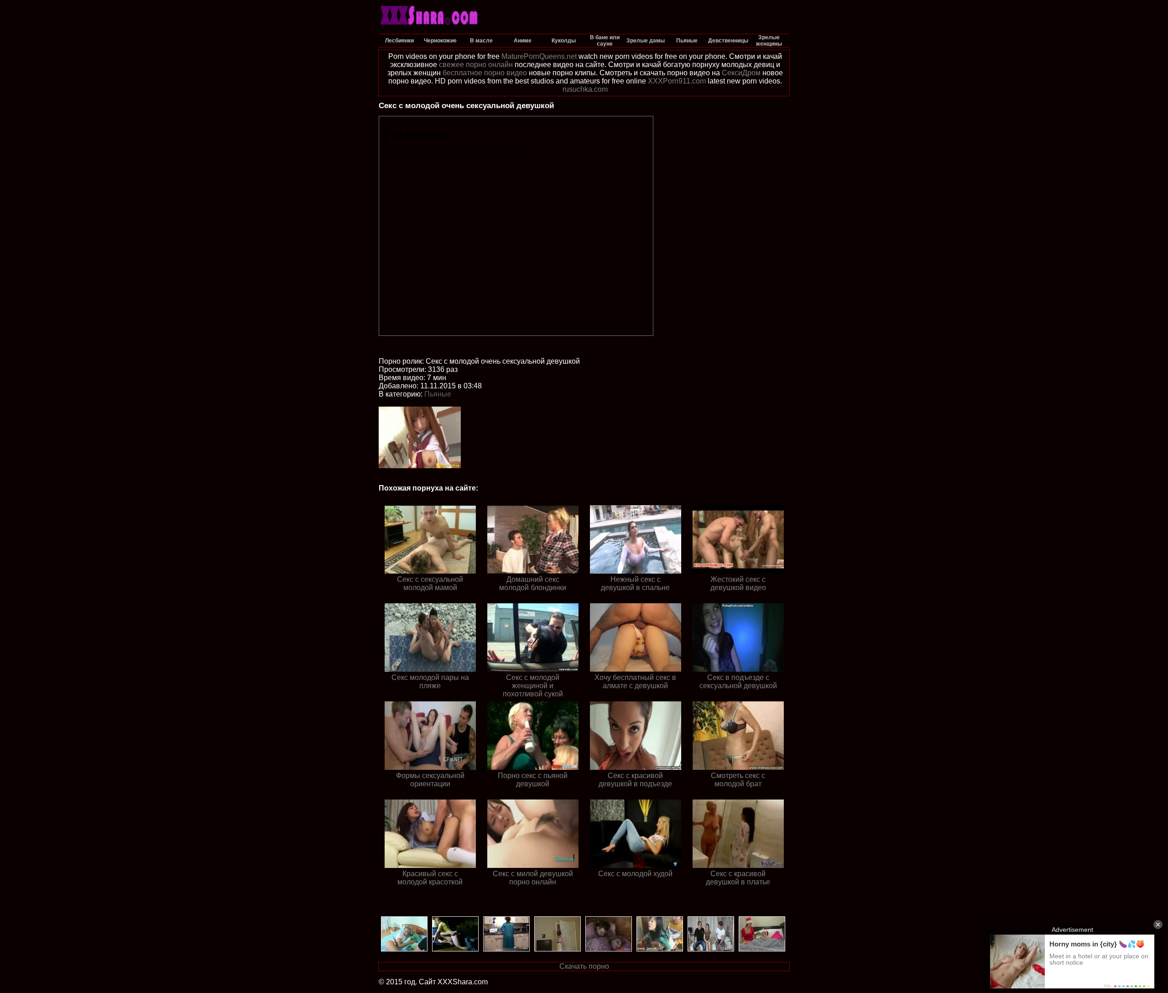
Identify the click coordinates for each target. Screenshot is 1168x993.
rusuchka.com (585, 89)
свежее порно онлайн (476, 64)
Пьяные (437, 394)
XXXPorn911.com (677, 81)
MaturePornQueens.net (539, 56)
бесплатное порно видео (485, 73)
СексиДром (741, 73)
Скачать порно (584, 966)
